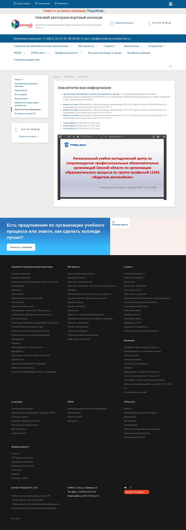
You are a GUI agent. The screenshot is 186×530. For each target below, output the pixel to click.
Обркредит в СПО (132, 322)
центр (115, 94)
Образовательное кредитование (83, 335)
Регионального (82, 94)
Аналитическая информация (28, 109)
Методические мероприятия (24, 425)
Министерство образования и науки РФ (31, 495)
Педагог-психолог (132, 314)
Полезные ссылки (19, 416)
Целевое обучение (76, 306)
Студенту (109, 46)
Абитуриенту (86, 46)
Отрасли (15, 474)
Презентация (69, 94)
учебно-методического (100, 94)
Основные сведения (20, 277)
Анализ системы (70, 104)
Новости (19, 79)
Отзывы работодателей (135, 392)
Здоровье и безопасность (136, 326)
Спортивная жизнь (132, 310)
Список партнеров (132, 359)
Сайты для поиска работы (136, 363)
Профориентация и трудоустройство (141, 347)
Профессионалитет (66, 53)
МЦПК (18, 53)
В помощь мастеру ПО (25, 113)
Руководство (17, 302)
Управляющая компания (22, 465)
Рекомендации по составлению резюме (142, 351)
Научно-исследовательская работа (140, 302)
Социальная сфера (132, 318)
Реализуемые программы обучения (26, 85)
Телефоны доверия (138, 53)
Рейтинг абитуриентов (78, 326)
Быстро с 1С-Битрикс (135, 492)
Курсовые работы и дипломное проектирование (146, 298)
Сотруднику (155, 46)
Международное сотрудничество (27, 347)
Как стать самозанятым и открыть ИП (142, 375)
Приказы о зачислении (78, 322)
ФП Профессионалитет (22, 457)
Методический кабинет (22, 408)
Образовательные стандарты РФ (27, 298)
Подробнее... (89, 10)
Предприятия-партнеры (22, 461)
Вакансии (15, 343)
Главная (57, 76)
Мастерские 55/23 (132, 290)
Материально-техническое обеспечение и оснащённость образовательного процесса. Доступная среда (31, 314)
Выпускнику (131, 46)
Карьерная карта (75, 302)
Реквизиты (62, 3)
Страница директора (27, 59)
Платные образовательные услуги (27, 326)
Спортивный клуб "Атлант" (136, 306)
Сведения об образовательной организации (41, 46)
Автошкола (73, 420)
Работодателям (131, 355)
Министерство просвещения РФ (28, 500)
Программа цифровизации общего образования (33, 371)
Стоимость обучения (77, 330)
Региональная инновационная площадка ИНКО (33, 412)
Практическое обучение (135, 294)
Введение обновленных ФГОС (25, 420)
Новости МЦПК (75, 416)
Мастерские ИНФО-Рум (135, 285)
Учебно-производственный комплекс (141, 330)
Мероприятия (21, 90)
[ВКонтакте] (126, 488)
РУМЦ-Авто (38, 53)
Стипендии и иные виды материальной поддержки (35, 322)
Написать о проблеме (21, 247)
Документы (16, 290)
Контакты (15, 518)
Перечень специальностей (80, 281)
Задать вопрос (23, 3)
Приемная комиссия (124, 22)
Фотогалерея (21, 94)
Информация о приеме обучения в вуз (141, 371)
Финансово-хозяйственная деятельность (30, 330)
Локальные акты (19, 433)
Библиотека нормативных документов (27, 104)
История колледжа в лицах (104, 53)
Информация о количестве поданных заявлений (90, 318)
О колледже (44, 3)
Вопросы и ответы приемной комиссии (86, 314)
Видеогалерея (21, 98)
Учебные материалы (133, 277)
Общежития (73, 310)
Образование (17, 294)
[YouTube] (131, 488)
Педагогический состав (22, 306)
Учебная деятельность (134, 273)
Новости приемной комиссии (81, 273)
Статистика (16, 470)
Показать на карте (27, 136)
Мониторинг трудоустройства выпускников (144, 380)
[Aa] (171, 4)
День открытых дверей (78, 339)
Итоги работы (69, 122)
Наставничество (19, 429)
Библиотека (129, 281)
